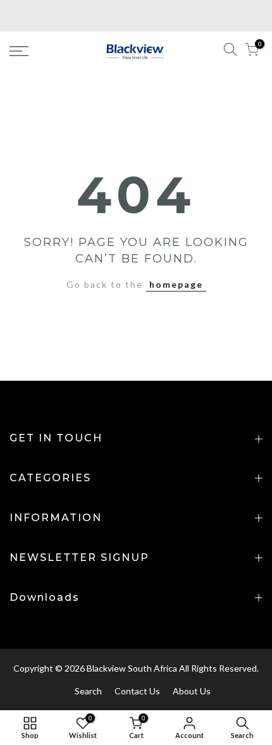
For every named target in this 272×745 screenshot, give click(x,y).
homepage (176, 284)
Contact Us (137, 691)
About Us (192, 691)
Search (88, 691)
